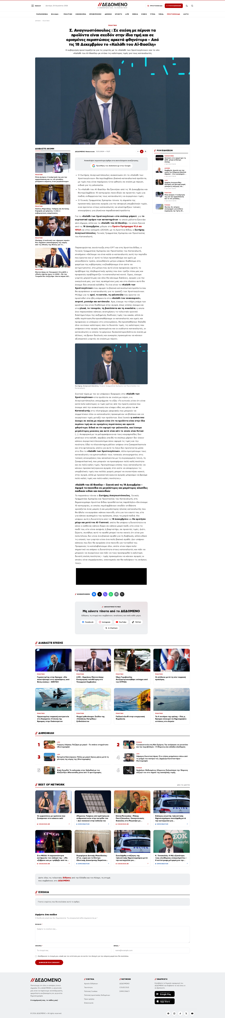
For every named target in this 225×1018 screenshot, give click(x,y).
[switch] (186, 5)
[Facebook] (94, 594)
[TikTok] (180, 1013)
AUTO (186, 14)
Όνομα (39, 945)
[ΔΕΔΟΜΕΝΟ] (45, 980)
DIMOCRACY (124, 991)
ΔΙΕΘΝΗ (108, 14)
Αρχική (38, 20)
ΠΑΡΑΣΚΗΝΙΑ (42, 14)
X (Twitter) (112, 628)
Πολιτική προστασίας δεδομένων (97, 995)
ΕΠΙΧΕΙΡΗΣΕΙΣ (95, 14)
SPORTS (118, 14)
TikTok (138, 622)
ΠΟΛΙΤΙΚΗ (68, 14)
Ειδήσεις (67, 878)
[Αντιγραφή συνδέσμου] (122, 594)
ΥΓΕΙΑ (152, 14)
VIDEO (144, 14)
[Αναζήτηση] (192, 5)
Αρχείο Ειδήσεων (91, 983)
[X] (186, 1013)
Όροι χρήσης (89, 999)
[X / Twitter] (99, 594)
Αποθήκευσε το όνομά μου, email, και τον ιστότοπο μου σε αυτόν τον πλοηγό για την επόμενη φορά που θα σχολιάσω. (83, 956)
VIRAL (161, 14)
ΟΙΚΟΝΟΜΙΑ (80, 14)
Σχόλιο (39, 924)
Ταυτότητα (88, 987)
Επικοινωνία (88, 1003)
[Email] (116, 594)
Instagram (106, 622)
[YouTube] (192, 1013)
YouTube (122, 622)
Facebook (89, 622)
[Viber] (105, 594)
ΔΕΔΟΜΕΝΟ (64, 881)
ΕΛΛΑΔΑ (54, 14)
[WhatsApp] (111, 594)
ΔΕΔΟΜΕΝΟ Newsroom (85, 151)
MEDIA (135, 14)
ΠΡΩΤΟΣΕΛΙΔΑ (173, 14)
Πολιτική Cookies (90, 991)
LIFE (127, 14)
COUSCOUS (124, 987)
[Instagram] (174, 1013)
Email (117, 945)
